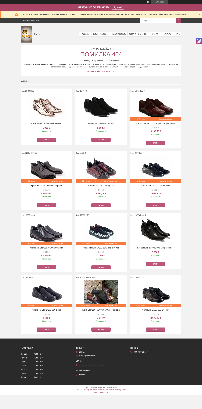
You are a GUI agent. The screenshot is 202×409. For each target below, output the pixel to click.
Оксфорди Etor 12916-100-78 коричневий (155, 123)
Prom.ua (114, 387)
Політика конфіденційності (115, 390)
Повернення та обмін (137, 34)
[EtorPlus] (26, 34)
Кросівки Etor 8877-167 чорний (155, 185)
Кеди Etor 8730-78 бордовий (101, 185)
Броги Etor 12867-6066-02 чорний (46, 185)
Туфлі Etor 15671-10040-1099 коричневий (101, 310)
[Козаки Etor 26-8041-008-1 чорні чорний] (155, 231)
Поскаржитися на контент (94, 390)
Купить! (118, 7)
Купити (46, 140)
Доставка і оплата (119, 34)
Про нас (155, 34)
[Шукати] (178, 20)
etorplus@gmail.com (87, 356)
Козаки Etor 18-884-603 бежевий (46, 123)
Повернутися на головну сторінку (101, 71)
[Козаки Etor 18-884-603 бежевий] (46, 107)
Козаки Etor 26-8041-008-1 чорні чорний (155, 248)
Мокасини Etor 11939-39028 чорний (46, 248)
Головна (85, 34)
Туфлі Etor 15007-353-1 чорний (155, 310)
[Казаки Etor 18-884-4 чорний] (101, 107)
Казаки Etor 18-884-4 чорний (101, 123)
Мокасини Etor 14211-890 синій (46, 310)
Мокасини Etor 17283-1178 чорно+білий (100, 248)
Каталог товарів (99, 34)
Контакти (167, 34)
